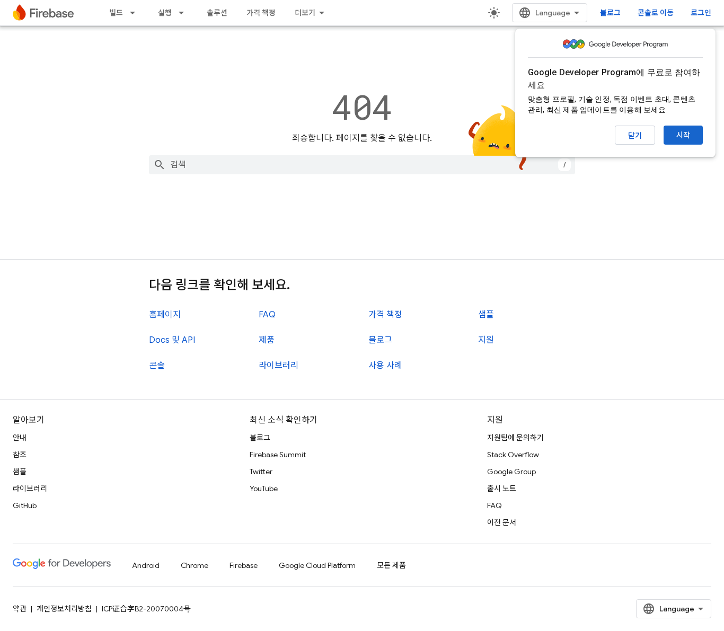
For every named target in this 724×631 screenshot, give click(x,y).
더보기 (305, 12)
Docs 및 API (172, 340)
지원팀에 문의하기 (515, 437)
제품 (267, 340)
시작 (683, 135)
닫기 (635, 135)
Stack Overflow (513, 454)
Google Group (511, 471)
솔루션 (217, 12)
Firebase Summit (278, 454)
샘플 (486, 314)
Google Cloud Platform (317, 565)
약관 (20, 609)
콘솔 (157, 365)
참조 (20, 454)
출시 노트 (501, 488)
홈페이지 (165, 314)
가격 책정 (261, 12)
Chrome (194, 565)
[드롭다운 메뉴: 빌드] (135, 12)
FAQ (267, 314)
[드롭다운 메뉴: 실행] (184, 12)
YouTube (264, 488)
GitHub (25, 505)
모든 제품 (391, 565)
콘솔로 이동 (656, 12)
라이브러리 (278, 365)
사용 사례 (385, 365)
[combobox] (362, 164)
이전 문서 (501, 522)
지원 (486, 340)
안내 (20, 437)
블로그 (610, 12)
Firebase (243, 565)
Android (146, 565)
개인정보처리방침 (64, 609)
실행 (165, 12)
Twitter (261, 471)
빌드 (116, 12)
